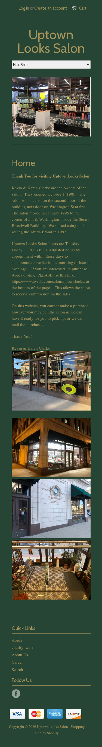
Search (17, 669)
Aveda (17, 640)
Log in (24, 8)
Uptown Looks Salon (51, 41)
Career (17, 662)
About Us (20, 654)
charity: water (23, 647)
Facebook (16, 693)
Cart (82, 8)
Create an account (50, 8)
